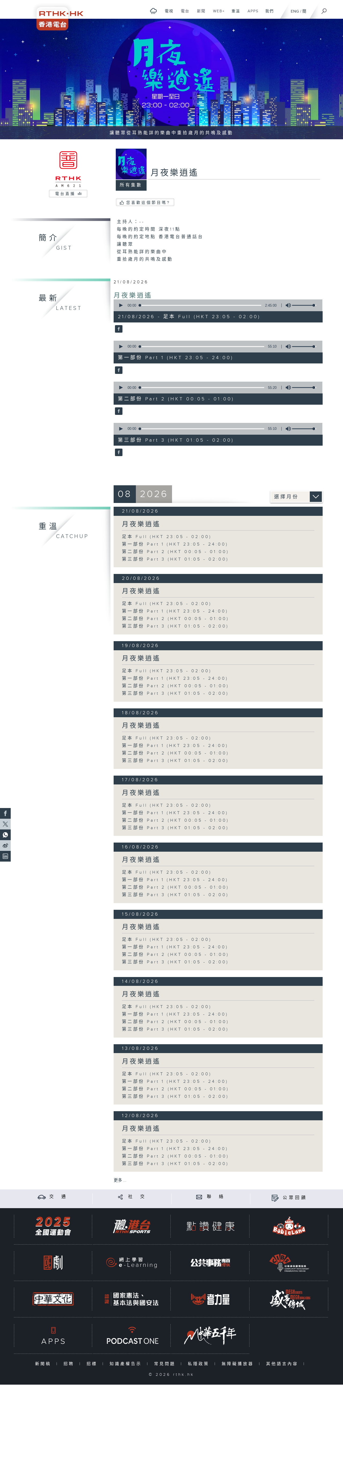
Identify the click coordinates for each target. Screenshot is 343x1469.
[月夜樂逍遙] (118, 329)
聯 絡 (216, 1196)
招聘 (70, 1364)
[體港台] (131, 1226)
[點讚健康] (210, 1226)
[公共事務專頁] (210, 1262)
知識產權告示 (127, 1364)
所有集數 (131, 185)
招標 (93, 1364)
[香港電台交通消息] (41, 1196)
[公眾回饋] (275, 1198)
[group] (286, 305)
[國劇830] (53, 1262)
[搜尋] (324, 9)
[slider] (304, 305)
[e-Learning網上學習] (131, 1262)
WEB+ (217, 14)
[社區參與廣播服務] (289, 1262)
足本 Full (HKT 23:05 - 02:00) (167, 536)
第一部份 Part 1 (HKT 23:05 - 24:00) (175, 544)
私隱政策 (200, 1364)
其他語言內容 (283, 1364)
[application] (216, 305)
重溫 (234, 14)
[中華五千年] (210, 1335)
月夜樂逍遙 (133, 295)
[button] (120, 305)
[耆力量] (210, 1299)
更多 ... (120, 1180)
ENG (295, 11)
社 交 (137, 1196)
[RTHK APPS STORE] (53, 1335)
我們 (267, 14)
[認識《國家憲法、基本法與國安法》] (131, 1299)
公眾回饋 (295, 1197)
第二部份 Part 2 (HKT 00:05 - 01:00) (175, 551)
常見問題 (166, 1364)
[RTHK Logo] (56, 15)
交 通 (58, 1196)
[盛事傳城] (289, 1299)
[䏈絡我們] (199, 1196)
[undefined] (153, 11)
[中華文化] (53, 1299)
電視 (167, 14)
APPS (251, 14)
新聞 (199, 14)
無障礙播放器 (239, 1364)
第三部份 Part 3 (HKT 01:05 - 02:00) (175, 559)
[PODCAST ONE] (131, 1335)
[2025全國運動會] (53, 1226)
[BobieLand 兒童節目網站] (289, 1226)
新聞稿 (44, 1364)
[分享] (120, 1196)
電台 (183, 14)
